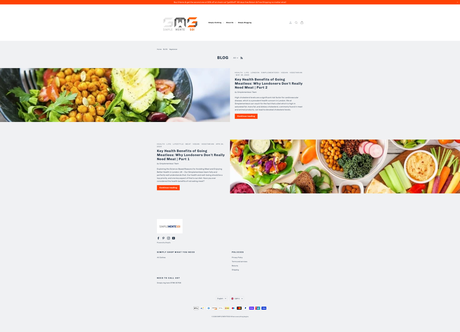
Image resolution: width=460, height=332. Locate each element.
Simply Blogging (245, 22)
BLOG (165, 49)
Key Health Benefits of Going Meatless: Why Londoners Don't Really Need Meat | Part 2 (269, 83)
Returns (235, 266)
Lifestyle (178, 144)
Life (247, 72)
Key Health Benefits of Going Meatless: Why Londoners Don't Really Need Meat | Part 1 (191, 155)
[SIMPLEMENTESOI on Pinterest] (163, 238)
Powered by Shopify (163, 242)
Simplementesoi (270, 72)
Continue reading (246, 116)
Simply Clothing (215, 22)
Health (239, 72)
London (255, 72)
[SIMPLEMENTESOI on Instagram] (168, 238)
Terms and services (239, 261)
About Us (230, 22)
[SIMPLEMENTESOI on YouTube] (173, 238)
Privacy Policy (237, 257)
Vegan (285, 72)
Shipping (235, 270)
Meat (189, 144)
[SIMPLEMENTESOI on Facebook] (158, 238)
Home (159, 49)
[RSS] (241, 57)
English (220, 298)
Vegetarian (296, 72)
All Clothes (161, 257)
